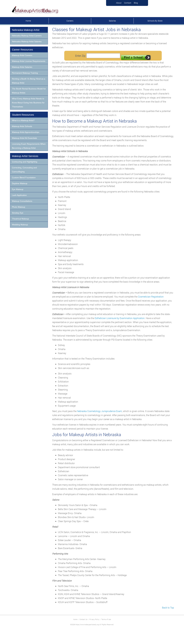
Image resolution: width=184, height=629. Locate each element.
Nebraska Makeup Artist (25, 30)
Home (28, 20)
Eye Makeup (17, 189)
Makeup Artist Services (25, 156)
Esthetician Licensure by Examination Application (120, 318)
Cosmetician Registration (151, 296)
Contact (127, 2)
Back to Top (168, 607)
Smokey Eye (17, 213)
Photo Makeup (18, 207)
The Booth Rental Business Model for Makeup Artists (29, 91)
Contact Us (83, 619)
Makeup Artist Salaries (22, 67)
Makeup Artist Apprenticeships (25, 132)
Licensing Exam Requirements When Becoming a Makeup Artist (29, 146)
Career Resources (22, 49)
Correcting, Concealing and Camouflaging (24, 169)
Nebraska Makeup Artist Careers (27, 35)
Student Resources (23, 114)
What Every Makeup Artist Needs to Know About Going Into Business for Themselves (28, 102)
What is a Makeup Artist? (23, 120)
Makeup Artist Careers (22, 55)
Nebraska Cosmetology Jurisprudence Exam (99, 411)
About (118, 2)
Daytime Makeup (19, 183)
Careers (69, 20)
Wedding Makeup (20, 224)
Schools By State (154, 20)
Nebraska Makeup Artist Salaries (27, 41)
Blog (136, 2)
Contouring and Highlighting (24, 162)
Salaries (112, 20)
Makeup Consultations (22, 201)
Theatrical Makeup (20, 219)
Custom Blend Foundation (24, 177)
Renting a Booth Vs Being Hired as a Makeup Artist (28, 81)
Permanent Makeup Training (25, 73)
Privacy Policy (94, 619)
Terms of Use (106, 619)
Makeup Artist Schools (22, 126)
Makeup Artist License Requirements (28, 61)
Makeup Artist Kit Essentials (24, 138)
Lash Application (19, 195)
